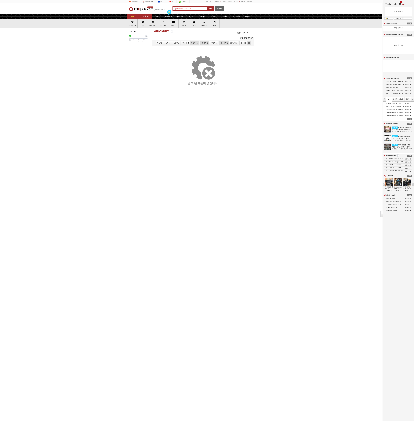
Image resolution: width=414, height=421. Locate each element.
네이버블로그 (184, 1)
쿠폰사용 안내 (407, 18)
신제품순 (195, 43)
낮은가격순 (186, 43)
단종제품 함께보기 (247, 38)
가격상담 (219, 9)
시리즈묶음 (225, 43)
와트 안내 (399, 18)
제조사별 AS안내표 (149, 1)
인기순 (160, 43)
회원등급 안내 (389, 18)
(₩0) (403, 4)
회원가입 (217, 1)
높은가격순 (176, 43)
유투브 (172, 1)
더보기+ (409, 23)
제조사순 (205, 43)
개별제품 (234, 43)
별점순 (168, 43)
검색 (210, 9)
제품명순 (214, 43)
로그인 (211, 1)
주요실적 (236, 1)
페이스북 (162, 1)
